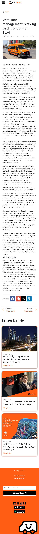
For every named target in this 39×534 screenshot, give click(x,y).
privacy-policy (19, 478)
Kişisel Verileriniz (19, 476)
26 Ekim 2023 (7, 442)
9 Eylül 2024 (7, 399)
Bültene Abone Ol (20, 493)
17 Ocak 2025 (7, 354)
